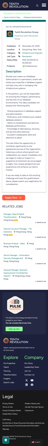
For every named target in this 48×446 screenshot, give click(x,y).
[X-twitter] (26, 380)
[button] (44, 5)
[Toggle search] (37, 5)
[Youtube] (32, 380)
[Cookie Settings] (5, 440)
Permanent (27, 56)
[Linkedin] (26, 385)
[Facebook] (32, 385)
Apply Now (11, 197)
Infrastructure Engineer (32, 53)
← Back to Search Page (11, 17)
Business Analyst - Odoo (14, 243)
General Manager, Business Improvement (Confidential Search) (16, 273)
